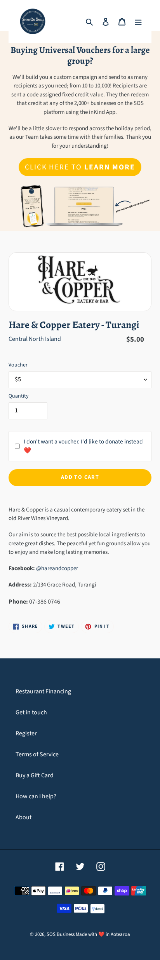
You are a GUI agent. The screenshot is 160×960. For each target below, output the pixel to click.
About (23, 817)
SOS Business (61, 934)
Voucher (18, 365)
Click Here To (80, 167)
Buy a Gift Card (35, 775)
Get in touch (31, 712)
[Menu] (138, 21)
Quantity (19, 396)
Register (26, 733)
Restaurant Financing (43, 691)
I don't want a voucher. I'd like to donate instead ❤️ (83, 446)
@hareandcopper (57, 568)
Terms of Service (37, 754)
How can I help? (36, 796)
